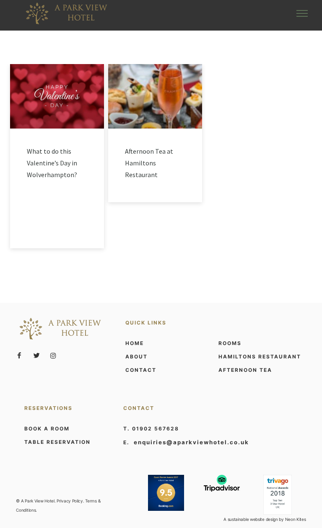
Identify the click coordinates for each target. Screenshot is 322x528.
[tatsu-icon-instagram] (53, 355)
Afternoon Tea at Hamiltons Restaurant (149, 163)
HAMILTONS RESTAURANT (259, 356)
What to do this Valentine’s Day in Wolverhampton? (52, 163)
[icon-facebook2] (21, 355)
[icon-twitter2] (38, 355)
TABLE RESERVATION (57, 442)
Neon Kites (295, 519)
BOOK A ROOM (47, 428)
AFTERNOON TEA (245, 370)
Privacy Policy (70, 500)
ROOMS (230, 343)
